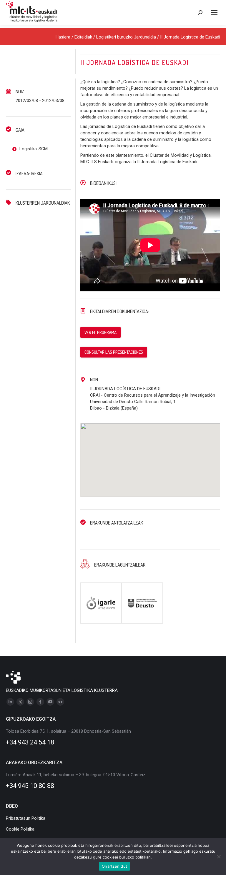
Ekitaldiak (83, 37)
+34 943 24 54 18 (30, 742)
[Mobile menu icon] (214, 13)
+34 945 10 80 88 (30, 785)
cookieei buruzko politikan (127, 857)
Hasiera (63, 37)
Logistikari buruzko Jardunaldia (126, 37)
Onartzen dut (114, 866)
